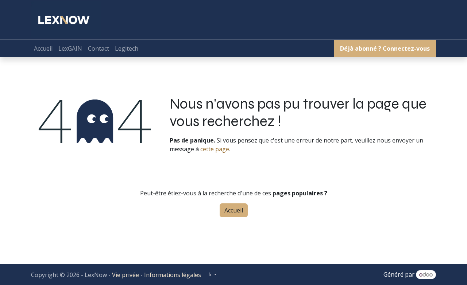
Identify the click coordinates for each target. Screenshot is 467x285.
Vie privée (125, 275)
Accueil (233, 210)
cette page (214, 149)
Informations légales (172, 275)
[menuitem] (43, 48)
